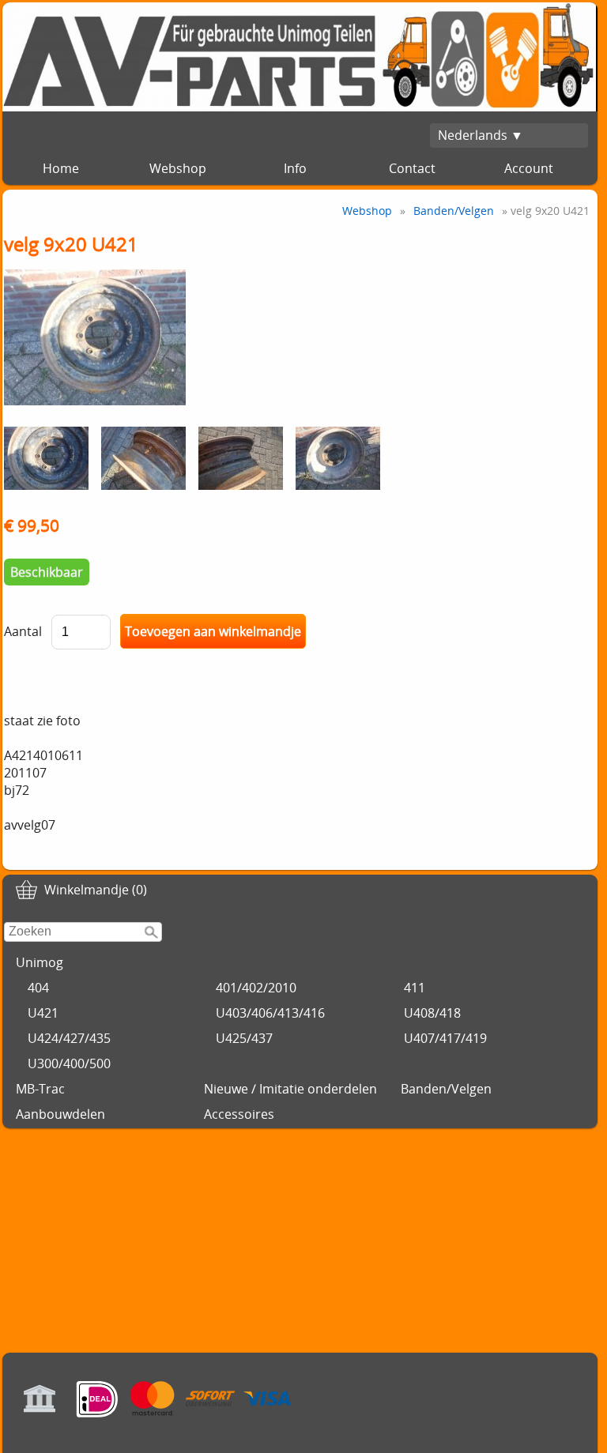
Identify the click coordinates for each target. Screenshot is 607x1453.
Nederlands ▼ (480, 135)
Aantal (23, 631)
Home (61, 168)
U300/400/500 (69, 1063)
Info (295, 168)
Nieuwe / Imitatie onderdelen (290, 1088)
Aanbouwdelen (60, 1114)
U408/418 (432, 1013)
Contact (412, 168)
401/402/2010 (256, 987)
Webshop (177, 168)
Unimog (39, 962)
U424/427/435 (69, 1038)
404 (38, 987)
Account (528, 168)
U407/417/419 (445, 1038)
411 (414, 987)
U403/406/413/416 (270, 1013)
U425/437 (244, 1038)
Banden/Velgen (446, 1088)
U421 (43, 1013)
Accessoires (239, 1114)
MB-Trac (40, 1088)
